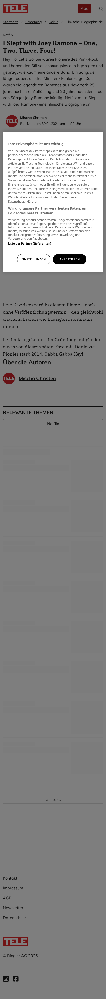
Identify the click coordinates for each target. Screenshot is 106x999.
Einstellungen (33, 259)
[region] (53, 202)
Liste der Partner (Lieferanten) (29, 243)
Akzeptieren (69, 259)
